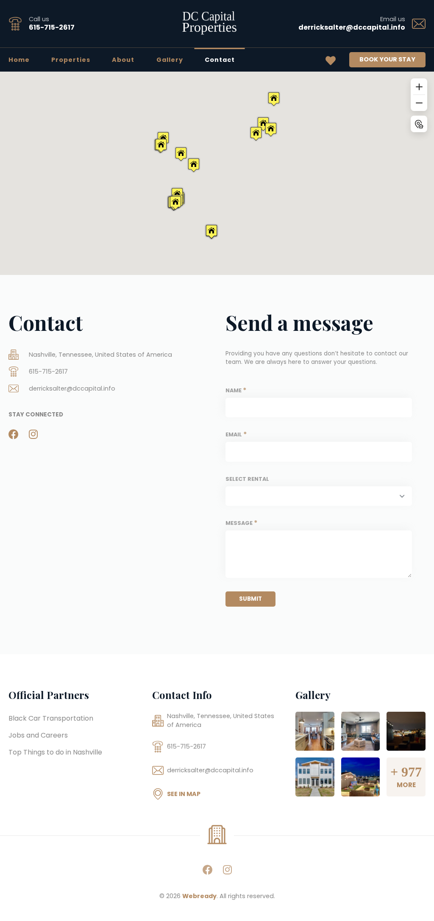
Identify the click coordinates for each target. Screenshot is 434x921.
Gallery (169, 59)
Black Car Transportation (50, 718)
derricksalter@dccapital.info (351, 27)
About (123, 59)
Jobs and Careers (38, 735)
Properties (70, 59)
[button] (181, 154)
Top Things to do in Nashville (55, 752)
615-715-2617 (52, 27)
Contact (220, 59)
